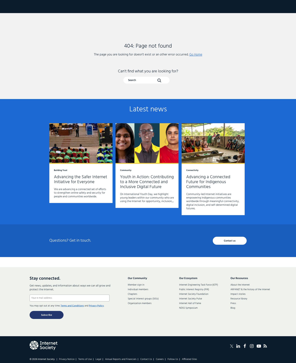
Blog (232, 308)
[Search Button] (159, 80)
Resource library (238, 299)
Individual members (138, 290)
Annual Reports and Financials (120, 359)
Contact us (230, 241)
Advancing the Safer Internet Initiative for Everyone (81, 163)
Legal (98, 359)
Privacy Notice (66, 359)
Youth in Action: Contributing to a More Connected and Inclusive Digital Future (147, 165)
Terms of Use (85, 359)
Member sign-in (136, 285)
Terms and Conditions (72, 306)
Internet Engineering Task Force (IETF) (198, 285)
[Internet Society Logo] (43, 345)
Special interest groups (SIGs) (143, 299)
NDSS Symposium (188, 308)
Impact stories (238, 294)
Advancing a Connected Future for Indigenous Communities (213, 169)
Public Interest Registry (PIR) (194, 290)
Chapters (132, 294)
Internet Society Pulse (190, 299)
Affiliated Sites (189, 359)
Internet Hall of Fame (190, 303)
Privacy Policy (96, 306)
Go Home (195, 54)
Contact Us (146, 359)
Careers (160, 359)
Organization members (140, 303)
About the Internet (240, 285)
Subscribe (46, 315)
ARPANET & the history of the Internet (250, 290)
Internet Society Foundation (193, 294)
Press (233, 303)
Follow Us (173, 359)
